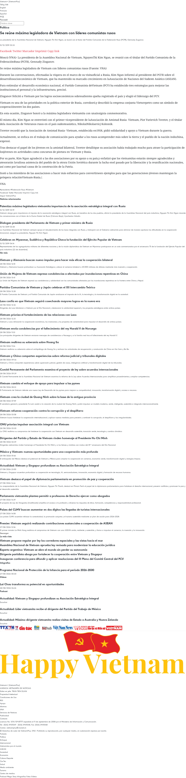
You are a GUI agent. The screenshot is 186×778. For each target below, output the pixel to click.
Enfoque (3, 740)
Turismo (3, 770)
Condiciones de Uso (8, 697)
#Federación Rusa (17, 189)
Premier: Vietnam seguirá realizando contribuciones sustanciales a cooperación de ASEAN (56, 523)
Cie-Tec (3, 761)
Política (4, 27)
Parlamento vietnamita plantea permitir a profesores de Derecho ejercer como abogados (55, 496)
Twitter (17, 51)
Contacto (3, 718)
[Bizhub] (47, 627)
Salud (2, 764)
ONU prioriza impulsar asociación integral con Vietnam (34, 424)
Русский (4, 19)
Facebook (6, 51)
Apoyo (2, 703)
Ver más (4, 252)
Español (3, 13)
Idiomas (3, 706)
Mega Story (11, 776)
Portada (3, 733)
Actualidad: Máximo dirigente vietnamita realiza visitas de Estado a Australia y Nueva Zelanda (59, 620)
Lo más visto (6, 536)
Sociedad (4, 752)
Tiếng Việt (4, 4)
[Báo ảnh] (114, 627)
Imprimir (41, 51)
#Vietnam (30, 189)
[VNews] (17, 627)
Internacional (5, 743)
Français (3, 10)
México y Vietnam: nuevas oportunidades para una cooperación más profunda (49, 452)
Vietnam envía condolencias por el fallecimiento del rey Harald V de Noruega (48, 328)
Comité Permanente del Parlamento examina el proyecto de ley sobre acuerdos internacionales (59, 369)
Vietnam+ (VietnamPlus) (10, 1)
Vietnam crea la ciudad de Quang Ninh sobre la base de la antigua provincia (48, 397)
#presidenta (5, 189)
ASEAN (3, 749)
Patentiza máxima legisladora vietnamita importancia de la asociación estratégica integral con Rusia (62, 206)
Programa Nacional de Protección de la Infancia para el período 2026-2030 (47, 570)
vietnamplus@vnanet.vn (16, 727)
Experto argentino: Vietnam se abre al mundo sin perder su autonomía (43, 550)
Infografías (5, 562)
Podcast (3, 591)
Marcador (28, 51)
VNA (2, 709)
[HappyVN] (93, 657)
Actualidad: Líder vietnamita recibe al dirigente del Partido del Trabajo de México (50, 609)
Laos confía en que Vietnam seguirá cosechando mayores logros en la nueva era (50, 301)
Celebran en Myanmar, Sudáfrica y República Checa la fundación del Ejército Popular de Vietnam (61, 240)
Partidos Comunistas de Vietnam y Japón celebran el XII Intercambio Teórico (47, 287)
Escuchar (3, 602)
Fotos (28, 776)
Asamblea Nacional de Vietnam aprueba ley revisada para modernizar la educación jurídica (57, 545)
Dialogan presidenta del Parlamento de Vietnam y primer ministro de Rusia (46, 223)
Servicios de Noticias (8, 712)
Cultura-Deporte (6, 758)
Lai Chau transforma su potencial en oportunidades (32, 584)
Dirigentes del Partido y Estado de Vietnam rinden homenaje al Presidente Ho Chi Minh (54, 438)
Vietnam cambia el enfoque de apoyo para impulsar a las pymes (40, 383)
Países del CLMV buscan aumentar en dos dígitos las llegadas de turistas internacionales (55, 509)
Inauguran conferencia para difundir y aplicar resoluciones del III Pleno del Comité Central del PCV (62, 559)
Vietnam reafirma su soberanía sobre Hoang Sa (29, 342)
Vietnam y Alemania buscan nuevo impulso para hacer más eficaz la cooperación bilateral (56, 260)
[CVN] (81, 627)
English (3, 7)
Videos (3, 577)
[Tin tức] (26, 627)
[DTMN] (97, 627)
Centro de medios (7, 773)
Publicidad (4, 715)
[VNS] (63, 627)
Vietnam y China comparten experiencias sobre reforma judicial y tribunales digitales (53, 356)
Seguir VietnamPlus (8, 195)
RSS (1, 700)
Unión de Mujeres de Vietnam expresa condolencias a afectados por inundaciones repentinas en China (64, 274)
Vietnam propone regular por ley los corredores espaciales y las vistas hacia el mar (51, 540)
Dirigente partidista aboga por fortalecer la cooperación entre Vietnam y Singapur (51, 554)
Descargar (4, 533)
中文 (2, 16)
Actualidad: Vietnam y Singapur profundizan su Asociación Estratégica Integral (49, 465)
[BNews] (37, 627)
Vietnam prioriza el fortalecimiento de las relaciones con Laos (38, 315)
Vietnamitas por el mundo (10, 746)
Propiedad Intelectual (9, 694)
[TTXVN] (7, 627)
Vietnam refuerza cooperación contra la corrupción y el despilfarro (41, 411)
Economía (4, 755)
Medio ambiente (7, 767)
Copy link (53, 51)
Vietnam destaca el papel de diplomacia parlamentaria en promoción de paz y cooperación (57, 479)
